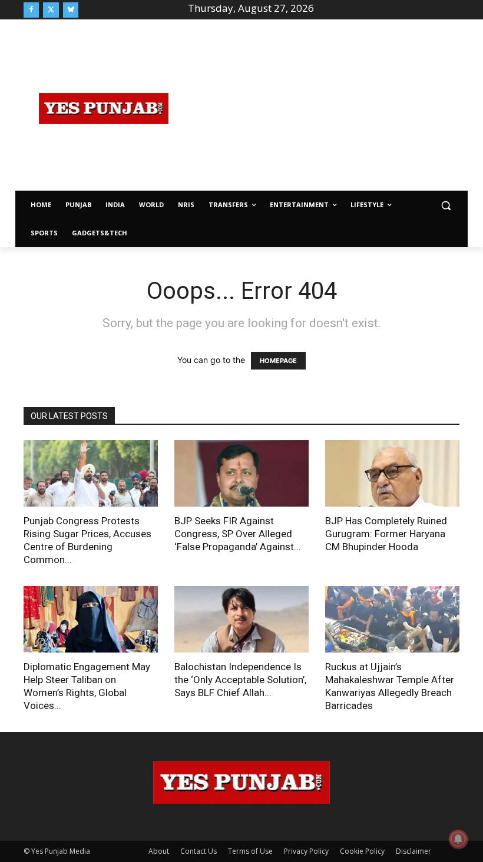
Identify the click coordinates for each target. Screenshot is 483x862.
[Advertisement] (333, 107)
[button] (445, 205)
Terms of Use (250, 851)
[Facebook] (31, 10)
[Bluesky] (70, 10)
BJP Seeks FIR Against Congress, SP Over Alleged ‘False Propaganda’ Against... (237, 534)
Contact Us (198, 851)
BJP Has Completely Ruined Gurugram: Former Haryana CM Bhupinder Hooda (386, 534)
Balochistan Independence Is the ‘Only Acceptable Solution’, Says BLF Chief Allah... (240, 679)
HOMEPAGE (278, 361)
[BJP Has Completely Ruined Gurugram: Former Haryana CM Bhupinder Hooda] (392, 473)
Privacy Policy (306, 851)
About (158, 851)
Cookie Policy (362, 851)
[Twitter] (50, 10)
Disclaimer (413, 851)
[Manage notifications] (458, 839)
